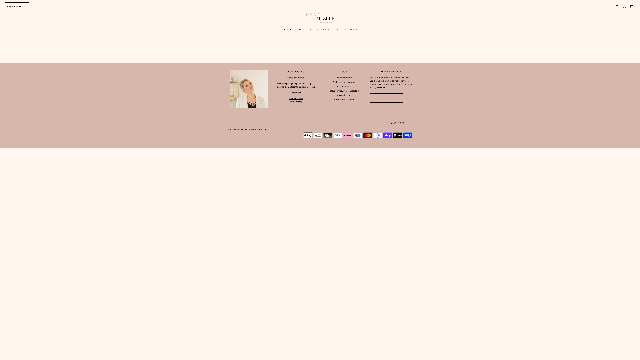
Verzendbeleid (343, 95)
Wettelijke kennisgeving (344, 82)
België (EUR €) (14, 6)
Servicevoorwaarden (344, 99)
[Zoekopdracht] (617, 6)
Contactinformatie (343, 77)
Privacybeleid (343, 86)
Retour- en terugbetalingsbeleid (344, 91)
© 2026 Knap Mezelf (237, 129)
